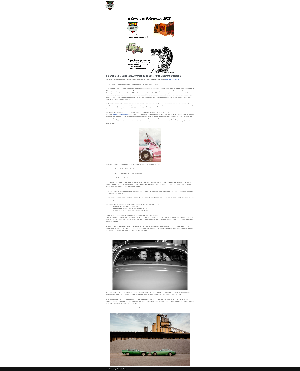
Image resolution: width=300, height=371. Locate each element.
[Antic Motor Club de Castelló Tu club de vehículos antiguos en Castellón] (109, 5)
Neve (106, 369)
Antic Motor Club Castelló (172, 79)
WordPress (123, 369)
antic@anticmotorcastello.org (121, 114)
